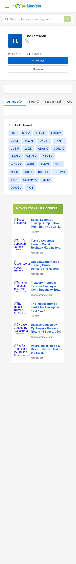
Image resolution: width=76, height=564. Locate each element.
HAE (13, 133)
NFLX (14, 172)
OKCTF (44, 141)
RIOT (30, 187)
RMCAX (43, 172)
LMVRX (16, 156)
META (46, 180)
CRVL (58, 164)
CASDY (56, 133)
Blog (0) (33, 101)
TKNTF (59, 141)
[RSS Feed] (27, 41)
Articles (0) (15, 101)
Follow (38, 60)
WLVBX (31, 156)
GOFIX (28, 172)
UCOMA (59, 172)
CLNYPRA (30, 180)
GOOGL (16, 187)
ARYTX (47, 156)
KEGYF (29, 141)
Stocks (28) (53, 101)
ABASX (43, 148)
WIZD (28, 148)
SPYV (26, 133)
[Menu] (7, 6)
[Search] (67, 19)
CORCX (59, 148)
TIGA (14, 180)
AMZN (44, 164)
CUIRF (15, 141)
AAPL (31, 164)
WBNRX (16, 164)
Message (38, 69)
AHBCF (40, 133)
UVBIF (15, 148)
